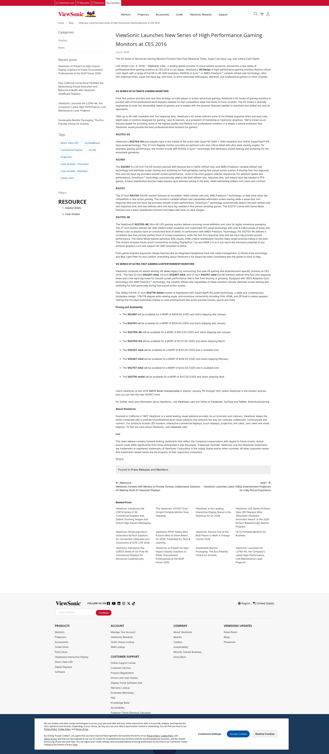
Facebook (216, 401)
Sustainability (180, 647)
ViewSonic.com (66, 3)
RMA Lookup (118, 647)
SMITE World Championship (164, 390)
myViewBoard (92, 142)
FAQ (113, 697)
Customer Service (121, 667)
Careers (177, 642)
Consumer (115, 3)
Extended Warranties (122, 692)
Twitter (242, 401)
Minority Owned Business (187, 651)
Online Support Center (123, 662)
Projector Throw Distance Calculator (131, 712)
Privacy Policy (50, 729)
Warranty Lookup (120, 687)
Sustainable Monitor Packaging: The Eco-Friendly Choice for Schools (212, 551)
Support (223, 14)
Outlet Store (61, 647)
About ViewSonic (182, 632)
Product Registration (122, 672)
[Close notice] (284, 734)
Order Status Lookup (122, 642)
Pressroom (230, 642)
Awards (177, 637)
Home (61, 23)
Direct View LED (69, 142)
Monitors (126, 14)
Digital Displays (63, 666)
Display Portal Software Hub (126, 682)
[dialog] (164, 734)
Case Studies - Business (73, 171)
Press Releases (140, 470)
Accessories (162, 14)
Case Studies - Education (74, 163)
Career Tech (67, 178)
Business (99, 3)
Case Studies (72, 214)
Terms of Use (82, 729)
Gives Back (179, 656)
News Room (230, 632)
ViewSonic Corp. (157, 65)
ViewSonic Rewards (201, 14)
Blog (71, 23)
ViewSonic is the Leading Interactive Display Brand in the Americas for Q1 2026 (213, 512)
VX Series (165, 271)
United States (265, 603)
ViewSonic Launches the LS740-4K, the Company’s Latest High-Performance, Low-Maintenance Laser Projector (250, 555)
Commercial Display (71, 149)
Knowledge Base (120, 702)
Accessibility (118, 707)
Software (60, 671)
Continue (104, 612)
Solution (62, 40)
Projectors (143, 14)
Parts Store (61, 651)
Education (85, 3)
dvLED (92, 149)
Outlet (179, 14)
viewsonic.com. (179, 426)
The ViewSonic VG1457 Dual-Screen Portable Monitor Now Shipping (172, 512)
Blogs (227, 637)
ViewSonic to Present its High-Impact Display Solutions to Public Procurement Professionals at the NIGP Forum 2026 (173, 555)
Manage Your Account (123, 632)
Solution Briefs (73, 207)
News (61, 47)
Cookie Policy (64, 729)
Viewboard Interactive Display (71, 656)
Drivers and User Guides (124, 677)
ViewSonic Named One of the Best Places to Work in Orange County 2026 (213, 535)
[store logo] (77, 14)
